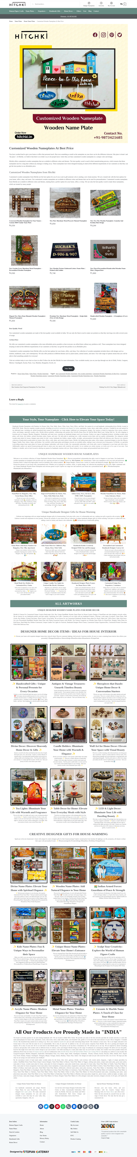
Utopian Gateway (39, 1051)
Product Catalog (76, 1139)
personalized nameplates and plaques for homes (65, 428)
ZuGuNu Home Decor (66, 1051)
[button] (123, 4)
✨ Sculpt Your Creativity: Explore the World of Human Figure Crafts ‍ (108, 950)
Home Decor (110, 1092)
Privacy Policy (44, 1138)
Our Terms (43, 1135)
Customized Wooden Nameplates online (59, 376)
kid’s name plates (26, 1092)
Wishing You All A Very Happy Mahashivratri (112, 387)
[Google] (90, 1106)
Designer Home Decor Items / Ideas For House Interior (68, 631)
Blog (41, 1132)
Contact (42, 1142)
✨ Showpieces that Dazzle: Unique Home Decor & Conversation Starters (108, 687)
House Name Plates (29, 21)
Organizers (12, 1135)
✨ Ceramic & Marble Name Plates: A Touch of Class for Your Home (108, 1013)
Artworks (101, 6)
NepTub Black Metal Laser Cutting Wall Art (88, 1051)
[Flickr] (74, 1106)
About (42, 1128)
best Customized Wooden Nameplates (66, 373)
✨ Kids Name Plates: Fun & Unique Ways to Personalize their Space (29, 950)
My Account (111, 6)
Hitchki (15, 1042)
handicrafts (63, 1042)
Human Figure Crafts (16, 1125)
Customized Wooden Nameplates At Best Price (106, 373)
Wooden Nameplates (100, 376)
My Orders (74, 1128)
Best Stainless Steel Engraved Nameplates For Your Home (28, 387)
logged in (21, 404)
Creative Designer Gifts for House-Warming (68, 834)
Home (11, 21)
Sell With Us (74, 1132)
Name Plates (18, 21)
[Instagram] (51, 1106)
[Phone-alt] (68, 1106)
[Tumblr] (79, 1106)
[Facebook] (40, 1106)
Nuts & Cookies (14, 1132)
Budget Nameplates (89, 6)
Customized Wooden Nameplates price (82, 376)
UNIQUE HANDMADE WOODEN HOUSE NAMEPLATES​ (68, 454)
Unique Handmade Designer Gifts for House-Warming (68, 512)
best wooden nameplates (85, 373)
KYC (72, 1135)
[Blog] (85, 1106)
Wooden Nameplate (42, 373)
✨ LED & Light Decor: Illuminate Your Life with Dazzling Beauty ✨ (108, 812)
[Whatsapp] (63, 1106)
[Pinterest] (57, 1106)
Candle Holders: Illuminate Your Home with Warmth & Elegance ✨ (68, 750)
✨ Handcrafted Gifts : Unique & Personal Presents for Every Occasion (29, 687)
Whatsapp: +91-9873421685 (68, 16)
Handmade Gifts (14, 1139)
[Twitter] (46, 1106)
